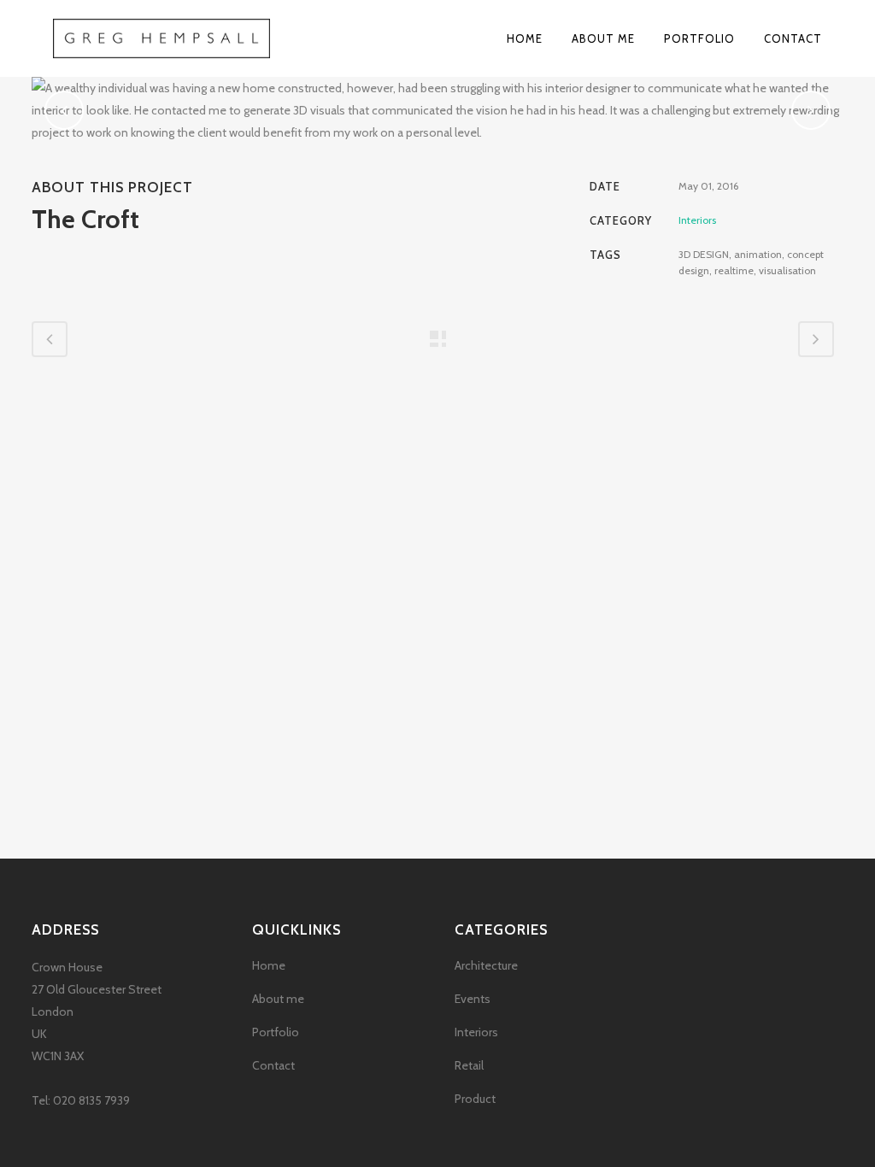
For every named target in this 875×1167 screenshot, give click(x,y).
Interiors (476, 1032)
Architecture (486, 965)
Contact (273, 1065)
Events (472, 998)
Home (268, 965)
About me (278, 998)
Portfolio (275, 1032)
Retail (469, 1065)
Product (475, 1098)
